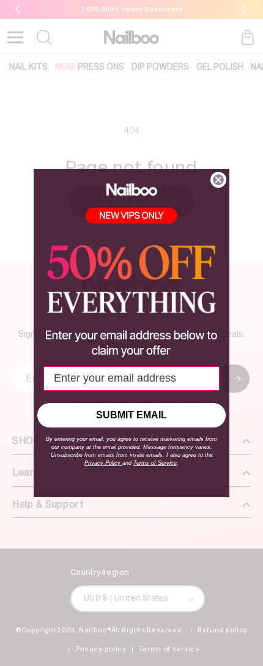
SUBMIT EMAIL (131, 415)
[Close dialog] (218, 180)
